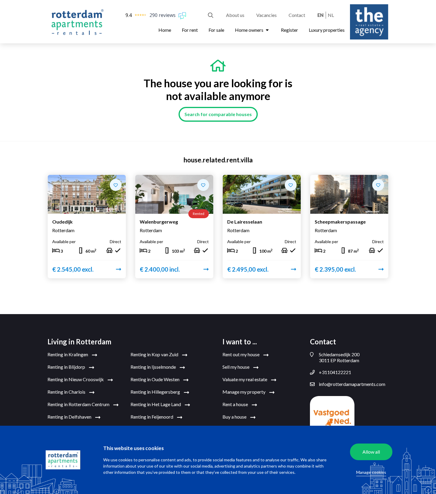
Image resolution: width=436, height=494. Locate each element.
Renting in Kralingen (68, 354)
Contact (297, 15)
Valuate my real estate (245, 379)
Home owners (249, 30)
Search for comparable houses (218, 114)
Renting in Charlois (66, 392)
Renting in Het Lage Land (156, 404)
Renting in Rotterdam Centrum (78, 404)
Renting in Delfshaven (69, 416)
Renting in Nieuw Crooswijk (76, 379)
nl (331, 15)
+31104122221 (335, 372)
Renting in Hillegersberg (156, 392)
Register (289, 30)
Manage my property (244, 392)
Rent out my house (241, 354)
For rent (190, 30)
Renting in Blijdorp (66, 367)
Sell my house (236, 367)
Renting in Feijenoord (152, 416)
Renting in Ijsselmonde (154, 367)
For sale (216, 30)
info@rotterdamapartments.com (352, 384)
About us (235, 15)
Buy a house (234, 416)
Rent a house (235, 404)
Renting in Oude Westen (155, 379)
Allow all (371, 452)
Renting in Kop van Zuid (155, 354)
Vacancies (266, 15)
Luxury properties (327, 30)
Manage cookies (371, 472)
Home (164, 30)
